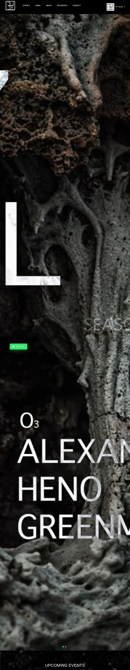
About (49, 5)
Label (38, 5)
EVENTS (26, 5)
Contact (76, 5)
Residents (62, 5)
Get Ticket (20, 346)
